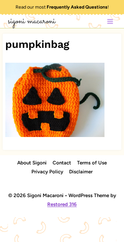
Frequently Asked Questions (77, 7)
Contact (62, 163)
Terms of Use (92, 163)
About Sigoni (32, 163)
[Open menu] (110, 21)
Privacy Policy (47, 172)
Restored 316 (62, 204)
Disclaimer (81, 172)
